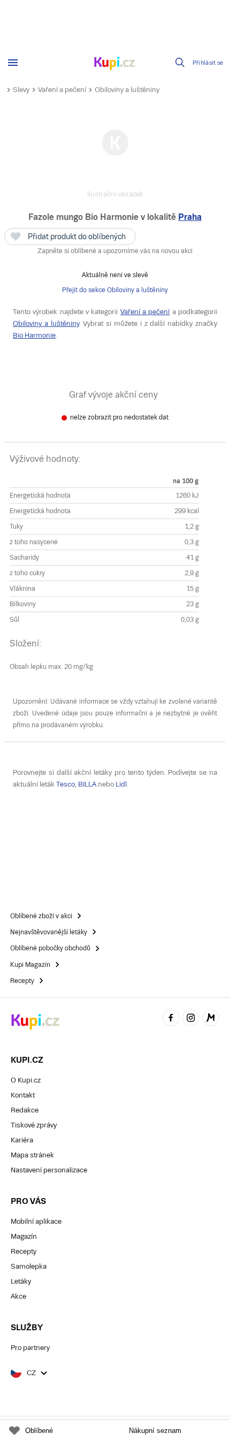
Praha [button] (190, 217)
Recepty (23, 1251)
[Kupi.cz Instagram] (191, 1020)
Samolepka (29, 1266)
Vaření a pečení (62, 90)
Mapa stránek (32, 1155)
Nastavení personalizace (49, 1170)
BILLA (87, 784)
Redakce (25, 1110)
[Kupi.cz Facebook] (170, 1020)
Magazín (24, 1236)
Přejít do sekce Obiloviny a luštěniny (115, 290)
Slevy (21, 90)
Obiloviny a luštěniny (127, 90)
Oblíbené (39, 1431)
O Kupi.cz (26, 1080)
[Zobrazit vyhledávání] (180, 62)
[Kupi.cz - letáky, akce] (115, 64)
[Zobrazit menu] (13, 62)
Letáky (21, 1281)
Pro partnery (30, 1348)
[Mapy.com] (210, 1020)
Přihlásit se (208, 62)
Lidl (121, 784)
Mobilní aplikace (36, 1221)
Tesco (65, 784)
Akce (18, 1296)
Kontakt (23, 1095)
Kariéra (22, 1140)
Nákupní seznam (155, 1431)
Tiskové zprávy (34, 1125)
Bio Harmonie (34, 335)
